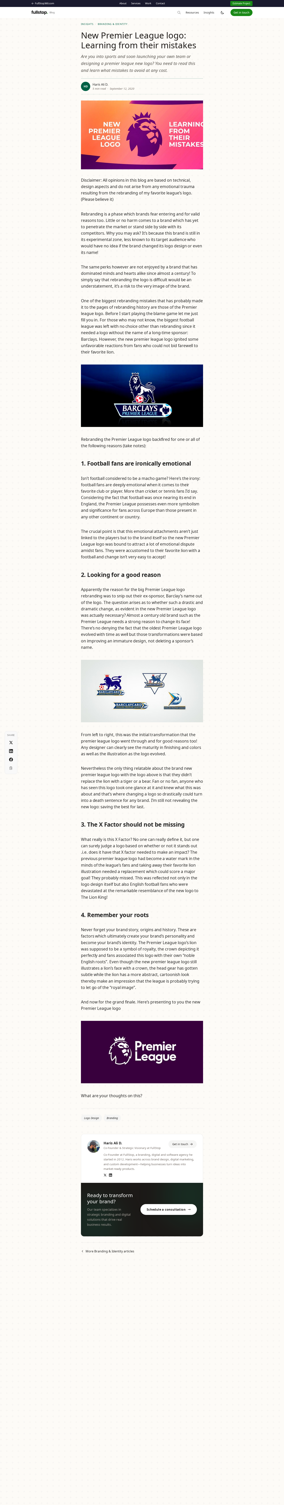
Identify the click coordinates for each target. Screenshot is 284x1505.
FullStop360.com (44, 3)
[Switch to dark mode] (222, 12)
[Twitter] (105, 1175)
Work (148, 3)
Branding (112, 1118)
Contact (160, 3)
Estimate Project (241, 3)
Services (135, 3)
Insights (209, 12)
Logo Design (91, 1118)
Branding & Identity (113, 24)
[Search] (179, 12)
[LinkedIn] (110, 1175)
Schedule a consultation (166, 1209)
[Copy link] (11, 768)
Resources (192, 12)
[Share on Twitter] (11, 742)
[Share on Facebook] (11, 759)
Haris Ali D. (100, 84)
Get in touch (241, 12)
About (123, 3)
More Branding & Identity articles (110, 1251)
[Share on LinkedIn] (11, 751)
